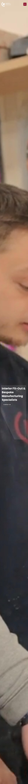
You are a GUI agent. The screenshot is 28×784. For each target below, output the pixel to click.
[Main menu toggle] (25, 4)
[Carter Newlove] (6, 4)
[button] (7, 404)
